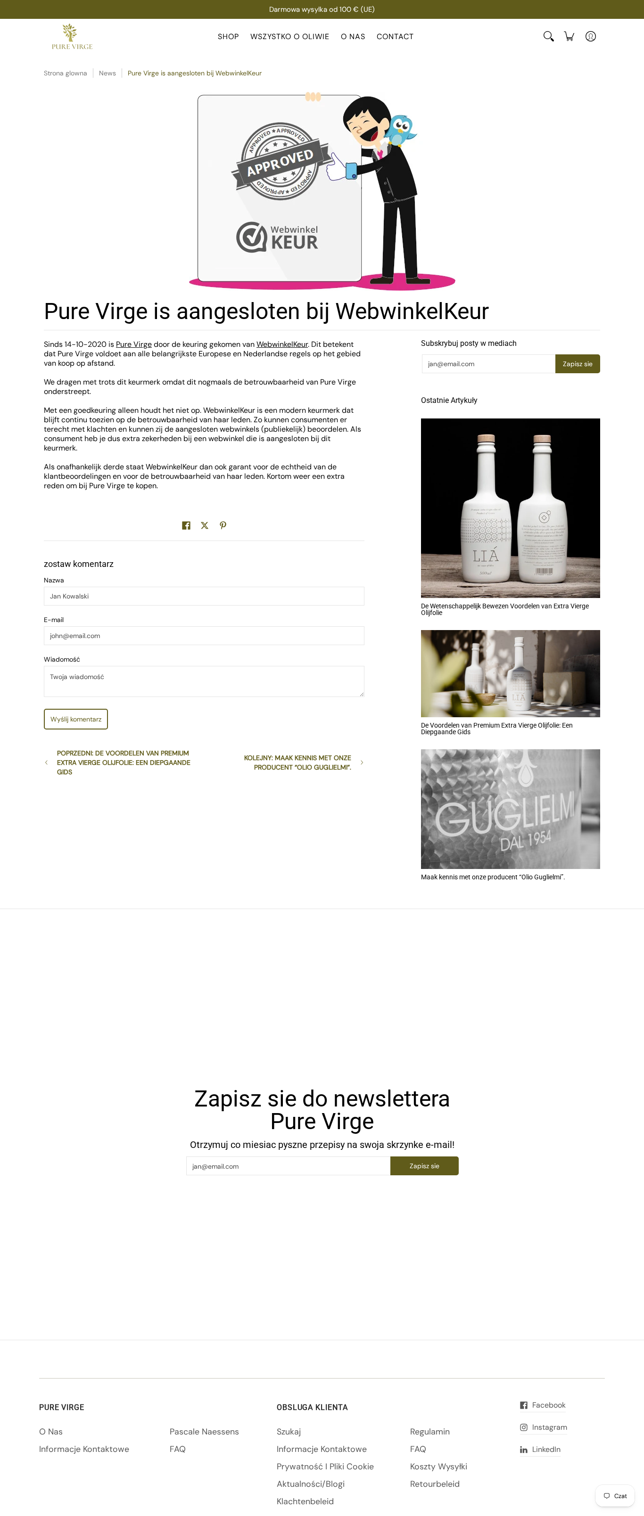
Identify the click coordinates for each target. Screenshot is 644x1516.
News (107, 73)
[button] (186, 526)
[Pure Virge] (72, 36)
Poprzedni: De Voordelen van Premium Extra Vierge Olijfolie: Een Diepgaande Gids (123, 762)
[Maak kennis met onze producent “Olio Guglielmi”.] (510, 809)
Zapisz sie (578, 364)
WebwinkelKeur (282, 344)
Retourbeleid (435, 1484)
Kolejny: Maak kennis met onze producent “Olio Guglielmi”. (297, 762)
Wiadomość (62, 659)
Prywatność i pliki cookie (325, 1466)
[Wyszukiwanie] (549, 36)
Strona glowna (65, 73)
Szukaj (289, 1431)
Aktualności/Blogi (311, 1484)
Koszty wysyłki (438, 1466)
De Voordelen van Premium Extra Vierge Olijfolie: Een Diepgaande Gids (497, 728)
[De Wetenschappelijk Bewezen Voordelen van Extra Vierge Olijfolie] (510, 508)
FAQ (178, 1449)
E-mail (54, 619)
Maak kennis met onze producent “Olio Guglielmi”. (493, 877)
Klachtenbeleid (305, 1501)
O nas (51, 1431)
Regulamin (430, 1431)
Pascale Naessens (204, 1431)
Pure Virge (134, 344)
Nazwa (54, 580)
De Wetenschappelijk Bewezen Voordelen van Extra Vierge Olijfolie (505, 609)
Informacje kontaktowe (84, 1449)
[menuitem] (569, 36)
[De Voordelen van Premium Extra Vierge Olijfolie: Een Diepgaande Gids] (510, 674)
